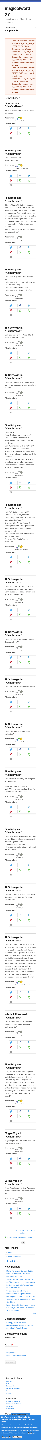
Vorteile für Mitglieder (13, 1401)
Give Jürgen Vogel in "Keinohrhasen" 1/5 (15, 1148)
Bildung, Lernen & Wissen (16, 1323)
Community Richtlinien (13, 1404)
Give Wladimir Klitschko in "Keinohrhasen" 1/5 (15, 1032)
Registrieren (11, 1353)
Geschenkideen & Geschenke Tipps (19, 1325)
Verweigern (17, 1437)
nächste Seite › (24, 1230)
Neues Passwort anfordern (16, 1356)
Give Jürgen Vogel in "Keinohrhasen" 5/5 (21, 1148)
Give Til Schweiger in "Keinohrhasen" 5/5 (21, 342)
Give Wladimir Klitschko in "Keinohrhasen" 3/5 (17, 1032)
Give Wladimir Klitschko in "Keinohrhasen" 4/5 (19, 1032)
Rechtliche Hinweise (13, 1388)
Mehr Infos (31, 1433)
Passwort (9, 1345)
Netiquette (9, 1406)
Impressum (10, 1391)
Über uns (9, 1381)
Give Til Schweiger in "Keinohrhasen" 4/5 (19, 342)
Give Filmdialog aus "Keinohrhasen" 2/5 (16, 165)
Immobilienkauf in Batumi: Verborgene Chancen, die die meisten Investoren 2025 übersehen (20, 1307)
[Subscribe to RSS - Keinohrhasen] (18, 1237)
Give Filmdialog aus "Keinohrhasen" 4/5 (19, 165)
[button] (13, 128)
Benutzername (11, 1337)
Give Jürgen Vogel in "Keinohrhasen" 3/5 (17, 1148)
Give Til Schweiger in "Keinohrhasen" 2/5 (16, 342)
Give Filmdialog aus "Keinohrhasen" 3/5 (17, 165)
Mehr (34, 1313)
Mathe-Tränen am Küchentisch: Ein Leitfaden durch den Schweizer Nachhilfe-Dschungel (19, 1273)
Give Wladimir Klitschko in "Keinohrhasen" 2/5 (16, 1032)
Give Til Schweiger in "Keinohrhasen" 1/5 (15, 342)
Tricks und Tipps (14, 1257)
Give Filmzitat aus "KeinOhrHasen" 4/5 (19, 118)
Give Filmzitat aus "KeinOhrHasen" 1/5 (15, 118)
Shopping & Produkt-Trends (16, 1328)
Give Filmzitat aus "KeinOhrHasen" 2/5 (16, 118)
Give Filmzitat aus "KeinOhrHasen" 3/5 (17, 118)
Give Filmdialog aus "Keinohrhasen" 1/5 (15, 165)
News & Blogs (13, 1261)
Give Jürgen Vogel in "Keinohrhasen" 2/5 (16, 1148)
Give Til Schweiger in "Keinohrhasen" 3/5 (17, 342)
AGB (7, 1383)
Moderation (10, 1408)
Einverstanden (6, 1437)
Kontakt (8, 1393)
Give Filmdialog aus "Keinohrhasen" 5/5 (21, 165)
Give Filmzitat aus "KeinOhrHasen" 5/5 (21, 118)
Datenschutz (10, 1386)
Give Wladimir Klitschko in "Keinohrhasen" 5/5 (21, 1032)
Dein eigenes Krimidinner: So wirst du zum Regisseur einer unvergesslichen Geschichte (20, 1299)
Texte (9, 1253)
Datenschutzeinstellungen (20, 1414)
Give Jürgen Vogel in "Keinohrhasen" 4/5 (19, 1148)
